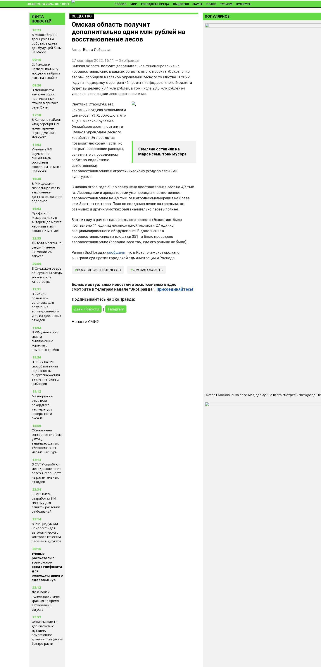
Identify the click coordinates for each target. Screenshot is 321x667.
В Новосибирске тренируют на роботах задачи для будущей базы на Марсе (47, 43)
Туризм (226, 4)
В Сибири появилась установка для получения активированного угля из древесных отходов (46, 306)
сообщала (116, 252)
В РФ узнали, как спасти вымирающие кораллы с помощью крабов (45, 341)
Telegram (115, 309)
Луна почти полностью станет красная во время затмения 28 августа (46, 601)
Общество (181, 4)
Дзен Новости (86, 309)
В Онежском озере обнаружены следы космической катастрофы (47, 275)
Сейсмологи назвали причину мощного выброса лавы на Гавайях (46, 71)
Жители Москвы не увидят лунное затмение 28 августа (47, 249)
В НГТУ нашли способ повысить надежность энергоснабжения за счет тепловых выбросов (46, 373)
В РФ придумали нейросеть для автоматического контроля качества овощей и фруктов (46, 532)
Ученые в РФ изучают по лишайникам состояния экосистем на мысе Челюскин (46, 160)
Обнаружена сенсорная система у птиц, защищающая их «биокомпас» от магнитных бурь (47, 441)
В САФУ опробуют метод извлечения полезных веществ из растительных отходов (47, 473)
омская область (148, 269)
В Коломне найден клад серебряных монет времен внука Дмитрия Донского (46, 128)
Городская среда (155, 4)
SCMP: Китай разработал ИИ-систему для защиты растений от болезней (46, 503)
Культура (243, 4)
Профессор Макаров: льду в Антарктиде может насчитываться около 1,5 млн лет (47, 222)
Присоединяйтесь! (174, 289)
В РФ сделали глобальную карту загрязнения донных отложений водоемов (47, 192)
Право (211, 4)
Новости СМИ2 (85, 321)
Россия (120, 4)
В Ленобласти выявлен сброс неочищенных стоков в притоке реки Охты (45, 98)
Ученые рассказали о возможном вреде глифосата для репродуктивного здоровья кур (47, 566)
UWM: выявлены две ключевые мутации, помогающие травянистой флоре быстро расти (47, 632)
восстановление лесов (99, 269)
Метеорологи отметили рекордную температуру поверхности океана (42, 407)
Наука (197, 4)
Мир (133, 4)
